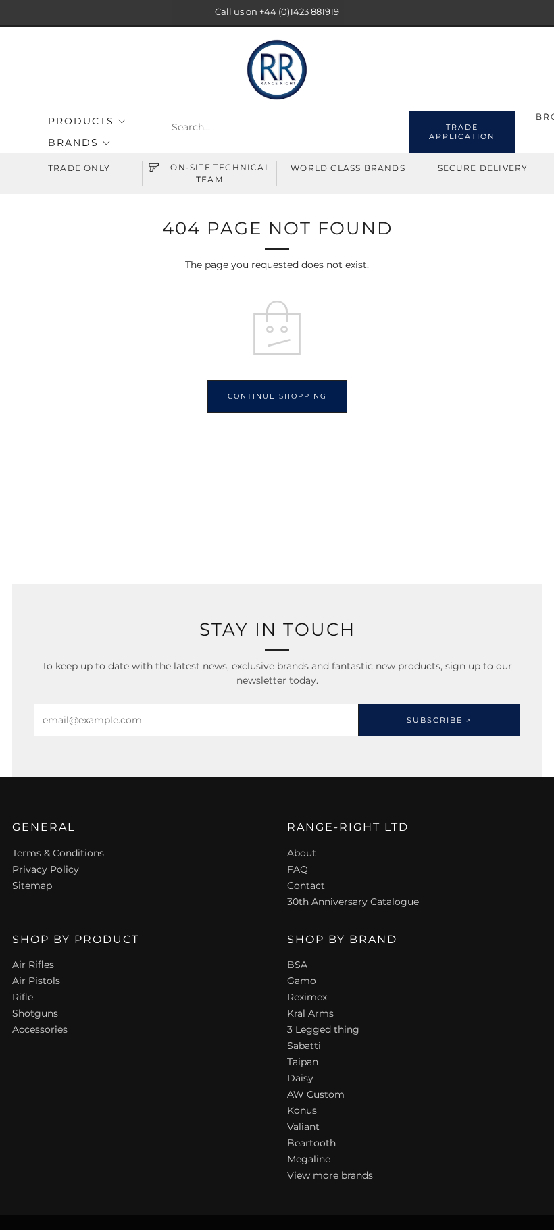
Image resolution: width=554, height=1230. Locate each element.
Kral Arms (310, 1013)
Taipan (302, 1062)
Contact (306, 885)
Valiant (303, 1127)
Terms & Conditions (58, 853)
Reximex (307, 997)
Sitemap (32, 885)
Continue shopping (277, 396)
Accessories (40, 1029)
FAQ (297, 869)
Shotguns (35, 1013)
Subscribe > (439, 720)
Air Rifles (33, 964)
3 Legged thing (323, 1029)
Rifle (22, 997)
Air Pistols (36, 981)
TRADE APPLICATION (462, 131)
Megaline (308, 1159)
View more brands (330, 1175)
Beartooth (311, 1143)
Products (81, 121)
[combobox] (278, 127)
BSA (297, 964)
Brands (73, 142)
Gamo (301, 981)
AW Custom (316, 1094)
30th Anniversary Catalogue (353, 902)
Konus (302, 1110)
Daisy (300, 1078)
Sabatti (304, 1046)
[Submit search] (380, 127)
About (301, 853)
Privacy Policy (45, 869)
